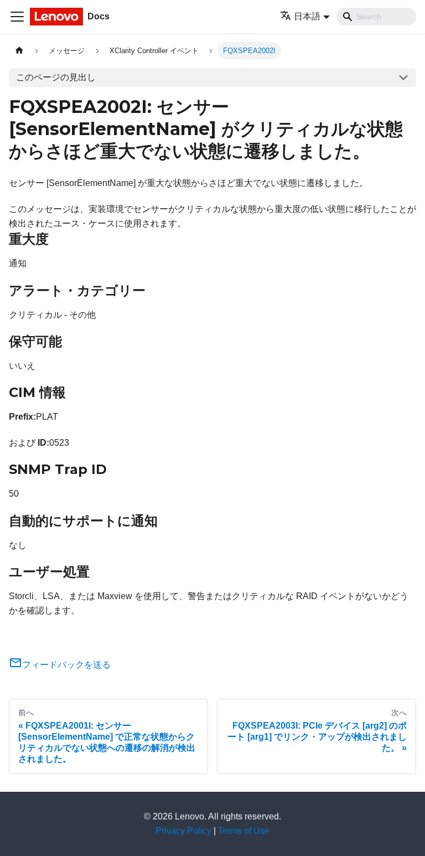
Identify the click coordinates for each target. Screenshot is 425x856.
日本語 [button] (307, 16)
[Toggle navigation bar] (17, 16)
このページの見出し (56, 77)
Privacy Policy (183, 831)
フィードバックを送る (66, 664)
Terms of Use (243, 831)
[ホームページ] (19, 50)
